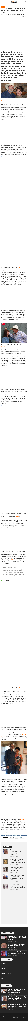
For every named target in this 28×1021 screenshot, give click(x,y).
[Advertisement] (14, 35)
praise (22, 819)
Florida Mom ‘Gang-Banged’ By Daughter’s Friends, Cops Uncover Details (16, 852)
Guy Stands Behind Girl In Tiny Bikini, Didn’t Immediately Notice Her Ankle (17, 877)
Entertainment (6, 968)
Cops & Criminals (6, 966)
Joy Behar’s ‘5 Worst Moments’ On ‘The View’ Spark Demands (17, 952)
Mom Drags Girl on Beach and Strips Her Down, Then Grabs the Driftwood (16, 945)
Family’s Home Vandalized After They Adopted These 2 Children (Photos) (17, 937)
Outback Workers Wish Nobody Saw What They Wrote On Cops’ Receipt (17, 1006)
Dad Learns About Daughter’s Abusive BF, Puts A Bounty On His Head (17, 886)
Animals (4, 963)
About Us (15, 1017)
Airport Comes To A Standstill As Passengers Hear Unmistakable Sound (16, 990)
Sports (4, 981)
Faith (3, 971)
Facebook (3, 100)
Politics (4, 976)
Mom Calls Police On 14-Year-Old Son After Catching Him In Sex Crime (17, 861)
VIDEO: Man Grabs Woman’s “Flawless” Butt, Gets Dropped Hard (17, 869)
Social (3, 6)
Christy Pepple (20, 14)
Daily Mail (13, 560)
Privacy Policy (23, 1017)
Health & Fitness (6, 973)
